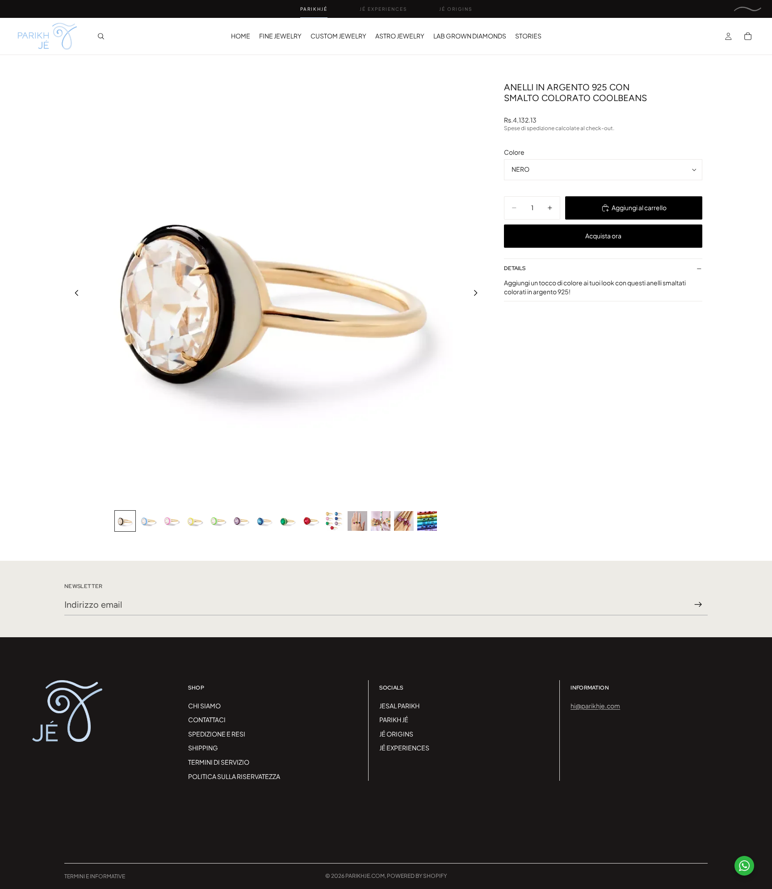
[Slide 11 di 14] (357, 521)
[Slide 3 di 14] (171, 521)
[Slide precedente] (74, 294)
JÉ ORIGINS (396, 734)
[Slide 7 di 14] (264, 521)
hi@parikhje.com (595, 706)
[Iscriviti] (698, 604)
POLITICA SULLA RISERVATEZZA (234, 776)
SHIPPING (203, 748)
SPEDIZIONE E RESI (216, 734)
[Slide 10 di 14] (334, 521)
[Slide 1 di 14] (125, 521)
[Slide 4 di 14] (195, 521)
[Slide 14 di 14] (427, 521)
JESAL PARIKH (399, 706)
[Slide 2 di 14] (148, 521)
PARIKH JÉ (393, 719)
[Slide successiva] (478, 294)
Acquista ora (603, 236)
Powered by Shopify (417, 875)
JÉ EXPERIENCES (404, 748)
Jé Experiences (383, 9)
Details (514, 268)
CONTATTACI (207, 719)
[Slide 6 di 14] (241, 521)
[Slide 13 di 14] (404, 521)
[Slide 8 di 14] (288, 521)
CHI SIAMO (204, 706)
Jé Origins (455, 9)
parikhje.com (365, 875)
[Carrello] (748, 36)
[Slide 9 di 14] (311, 521)
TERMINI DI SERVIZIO (218, 762)
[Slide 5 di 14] (218, 521)
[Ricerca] (101, 36)
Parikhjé (313, 9)
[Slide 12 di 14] (380, 521)
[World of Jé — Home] (747, 9)
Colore (514, 152)
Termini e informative (94, 876)
